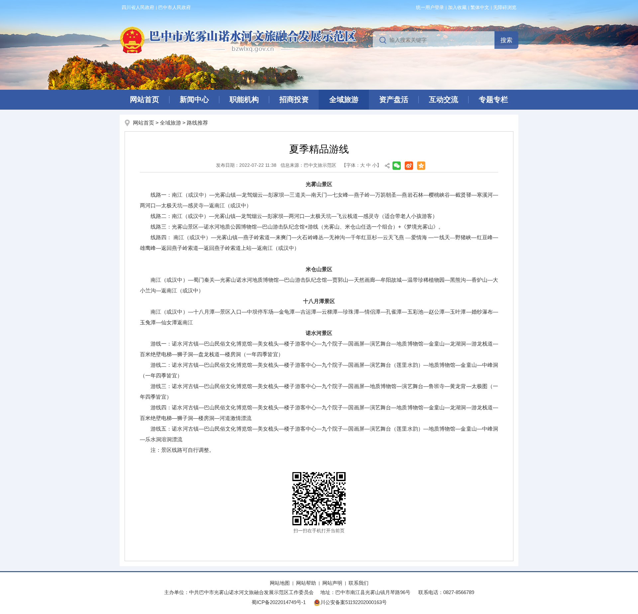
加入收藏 (457, 7)
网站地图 (280, 583)
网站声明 (332, 583)
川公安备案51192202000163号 (353, 602)
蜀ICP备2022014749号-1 (279, 602)
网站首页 (144, 99)
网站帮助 (306, 583)
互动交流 (443, 99)
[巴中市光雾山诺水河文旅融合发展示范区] (238, 39)
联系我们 (359, 583)
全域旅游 (344, 99)
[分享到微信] (396, 165)
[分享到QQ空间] (421, 165)
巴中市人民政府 (174, 7)
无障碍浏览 (504, 7)
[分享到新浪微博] (409, 165)
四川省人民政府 (138, 7)
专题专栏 (493, 99)
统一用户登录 (430, 7)
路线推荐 (197, 123)
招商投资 (294, 99)
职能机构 (244, 99)
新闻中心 (194, 99)
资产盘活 (393, 99)
